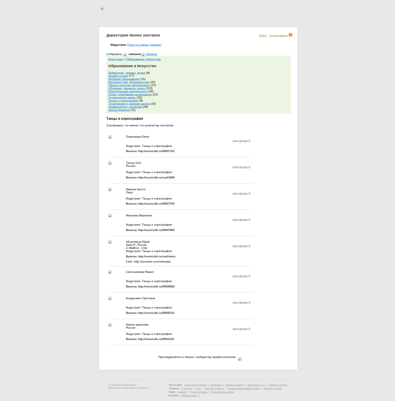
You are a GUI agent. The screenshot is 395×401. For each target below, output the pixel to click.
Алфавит (155, 44)
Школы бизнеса (118, 109)
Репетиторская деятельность (128, 91)
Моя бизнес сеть (256, 385)
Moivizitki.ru (130, 385)
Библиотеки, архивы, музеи (126, 72)
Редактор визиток (234, 385)
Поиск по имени (138, 44)
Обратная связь (189, 395)
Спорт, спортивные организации (130, 94)
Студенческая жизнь (122, 97)
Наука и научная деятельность (129, 85)
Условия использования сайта (244, 388)
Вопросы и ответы (214, 388)
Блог (198, 388)
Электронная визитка (195, 385)
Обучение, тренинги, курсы (126, 88)
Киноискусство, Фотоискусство (128, 82)
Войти (262, 35)
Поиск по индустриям (222, 392)
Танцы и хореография (123, 100)
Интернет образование (123, 79)
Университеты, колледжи (125, 106)
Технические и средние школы (129, 103)
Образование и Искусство (143, 59)
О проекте (187, 388)
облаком (151, 54)
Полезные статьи (273, 388)
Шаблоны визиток (278, 385)
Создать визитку (278, 35)
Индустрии (115, 59)
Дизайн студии (118, 75)
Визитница (215, 385)
